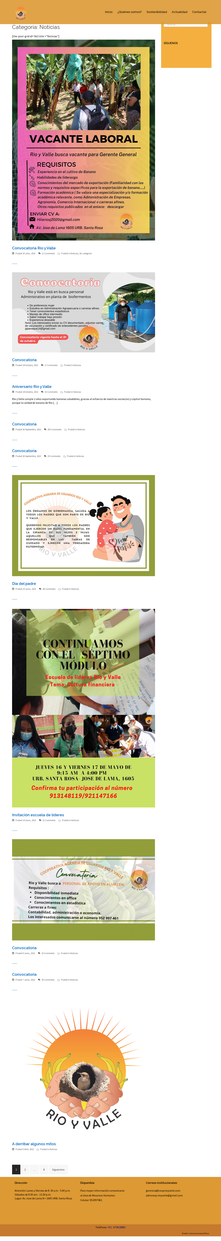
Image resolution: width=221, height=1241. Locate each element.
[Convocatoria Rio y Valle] (83, 140)
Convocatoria (24, 360)
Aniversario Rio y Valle (32, 386)
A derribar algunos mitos (34, 1144)
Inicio (109, 12)
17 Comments (51, 365)
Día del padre (24, 583)
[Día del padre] (83, 525)
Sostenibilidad (157, 12)
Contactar (199, 12)
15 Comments (51, 391)
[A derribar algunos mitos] (84, 1067)
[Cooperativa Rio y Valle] (20, 11)
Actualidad (179, 12)
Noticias (74, 253)
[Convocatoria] (83, 312)
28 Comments (48, 589)
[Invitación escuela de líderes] (83, 707)
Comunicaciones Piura (199, 1233)
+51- (110, 1227)
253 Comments (54, 429)
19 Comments (53, 456)
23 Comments (47, 953)
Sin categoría (85, 253)
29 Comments (47, 979)
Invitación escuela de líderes (38, 815)
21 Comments (48, 820)
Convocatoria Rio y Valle (34, 248)
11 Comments (48, 253)
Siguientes (58, 1169)
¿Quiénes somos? (129, 12)
